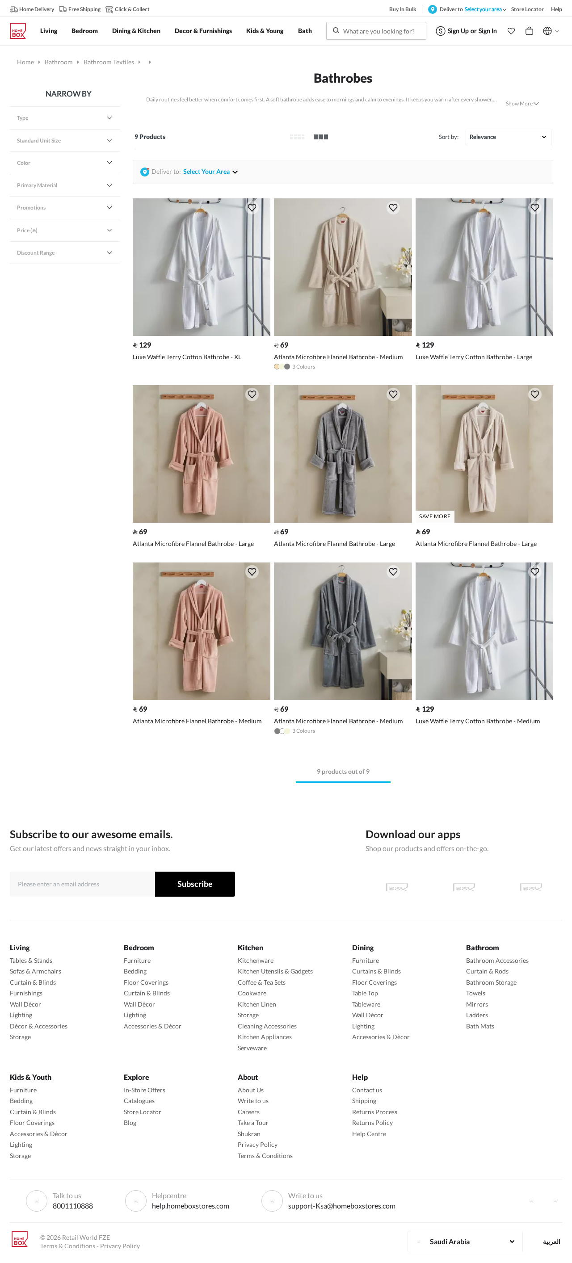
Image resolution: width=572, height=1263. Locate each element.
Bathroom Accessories (497, 960)
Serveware (252, 1048)
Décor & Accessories (38, 1026)
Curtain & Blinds (33, 982)
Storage (20, 1037)
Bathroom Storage (491, 982)
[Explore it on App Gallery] (531, 887)
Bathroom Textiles (109, 62)
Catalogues (139, 1100)
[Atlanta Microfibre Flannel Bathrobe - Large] (201, 520)
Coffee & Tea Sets (262, 982)
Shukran (249, 1133)
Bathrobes (343, 77)
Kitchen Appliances (265, 1037)
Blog (130, 1122)
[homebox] (21, 31)
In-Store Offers (144, 1090)
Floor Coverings (146, 982)
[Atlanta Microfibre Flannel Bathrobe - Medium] (343, 333)
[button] (511, 30)
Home (25, 62)
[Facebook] (531, 1201)
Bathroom (59, 62)
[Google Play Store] (464, 887)
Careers (249, 1112)
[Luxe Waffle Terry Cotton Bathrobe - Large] (484, 333)
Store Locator (142, 1112)
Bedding (135, 971)
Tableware (366, 1004)
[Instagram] (555, 1201)
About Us (251, 1090)
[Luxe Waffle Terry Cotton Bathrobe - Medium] (484, 697)
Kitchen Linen (257, 1004)
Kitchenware (255, 960)
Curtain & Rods (487, 971)
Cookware (252, 993)
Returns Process (374, 1112)
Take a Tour (253, 1122)
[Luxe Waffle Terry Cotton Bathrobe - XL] (201, 333)
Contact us (367, 1090)
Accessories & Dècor (152, 1026)
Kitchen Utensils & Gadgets (275, 971)
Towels (475, 993)
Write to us (253, 1100)
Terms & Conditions (265, 1155)
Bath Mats (480, 1026)
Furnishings (26, 993)
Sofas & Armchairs (35, 971)
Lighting (21, 1015)
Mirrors (477, 1004)
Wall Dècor (25, 1004)
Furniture (137, 960)
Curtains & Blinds (376, 971)
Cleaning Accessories (267, 1026)
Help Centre (369, 1133)
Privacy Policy (258, 1144)
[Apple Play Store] (397, 887)
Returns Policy (372, 1122)
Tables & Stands (31, 960)
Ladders (477, 1015)
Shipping (364, 1100)
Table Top (365, 993)
